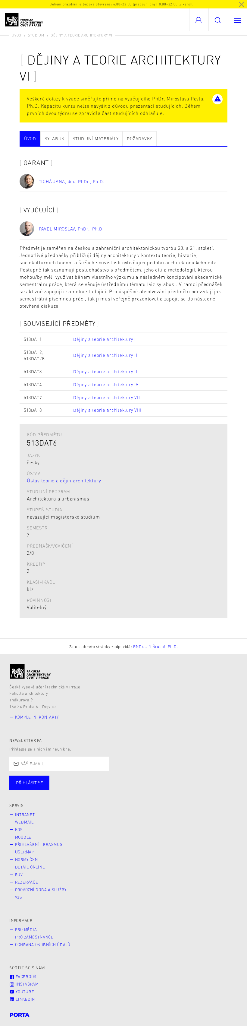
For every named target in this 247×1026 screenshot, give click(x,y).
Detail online (30, 867)
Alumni (106, 788)
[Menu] (237, 19)
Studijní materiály (96, 138)
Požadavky (139, 138)
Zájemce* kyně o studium (196, 788)
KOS (19, 829)
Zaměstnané (68, 788)
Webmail (24, 822)
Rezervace (26, 882)
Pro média (26, 929)
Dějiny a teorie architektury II (105, 355)
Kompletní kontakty (37, 717)
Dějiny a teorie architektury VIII (107, 410)
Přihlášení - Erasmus (39, 844)
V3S (18, 897)
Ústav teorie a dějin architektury (64, 480)
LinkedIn (24, 999)
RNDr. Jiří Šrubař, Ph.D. (155, 646)
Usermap (24, 852)
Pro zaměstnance (34, 937)
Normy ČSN (26, 859)
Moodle (23, 837)
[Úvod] (30, 671)
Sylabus (54, 138)
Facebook (25, 976)
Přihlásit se (29, 782)
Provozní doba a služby (41, 889)
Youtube (24, 991)
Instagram (26, 984)
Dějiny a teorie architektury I (104, 339)
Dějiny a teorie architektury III (106, 371)
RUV (19, 874)
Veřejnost (141, 788)
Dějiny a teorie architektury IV (105, 384)
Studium (36, 35)
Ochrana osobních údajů (43, 944)
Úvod (16, 35)
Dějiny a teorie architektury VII (106, 397)
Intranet (25, 814)
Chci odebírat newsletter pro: (47, 780)
